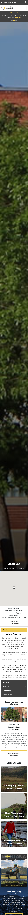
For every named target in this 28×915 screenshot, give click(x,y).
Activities (6, 682)
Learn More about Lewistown (14, 754)
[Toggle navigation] (24, 8)
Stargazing (20, 17)
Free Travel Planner (10, 2)
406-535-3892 (15, 623)
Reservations (7, 690)
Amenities (6, 686)
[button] (14, 587)
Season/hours (7, 695)
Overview (6, 630)
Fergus (17, 729)
